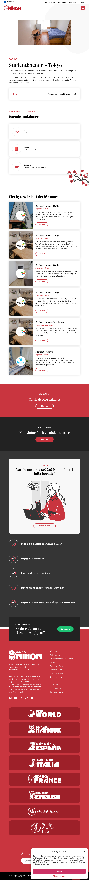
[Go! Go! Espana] (44, 745)
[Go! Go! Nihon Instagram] (21, 698)
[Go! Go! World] (44, 713)
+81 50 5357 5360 (23, 670)
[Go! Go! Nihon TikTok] (26, 698)
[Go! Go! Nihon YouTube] (15, 698)
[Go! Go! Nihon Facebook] (10, 698)
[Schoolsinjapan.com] (44, 795)
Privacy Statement (59, 876)
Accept (59, 871)
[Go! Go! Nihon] (25, 655)
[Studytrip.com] (44, 779)
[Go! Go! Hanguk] (44, 729)
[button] (85, 851)
